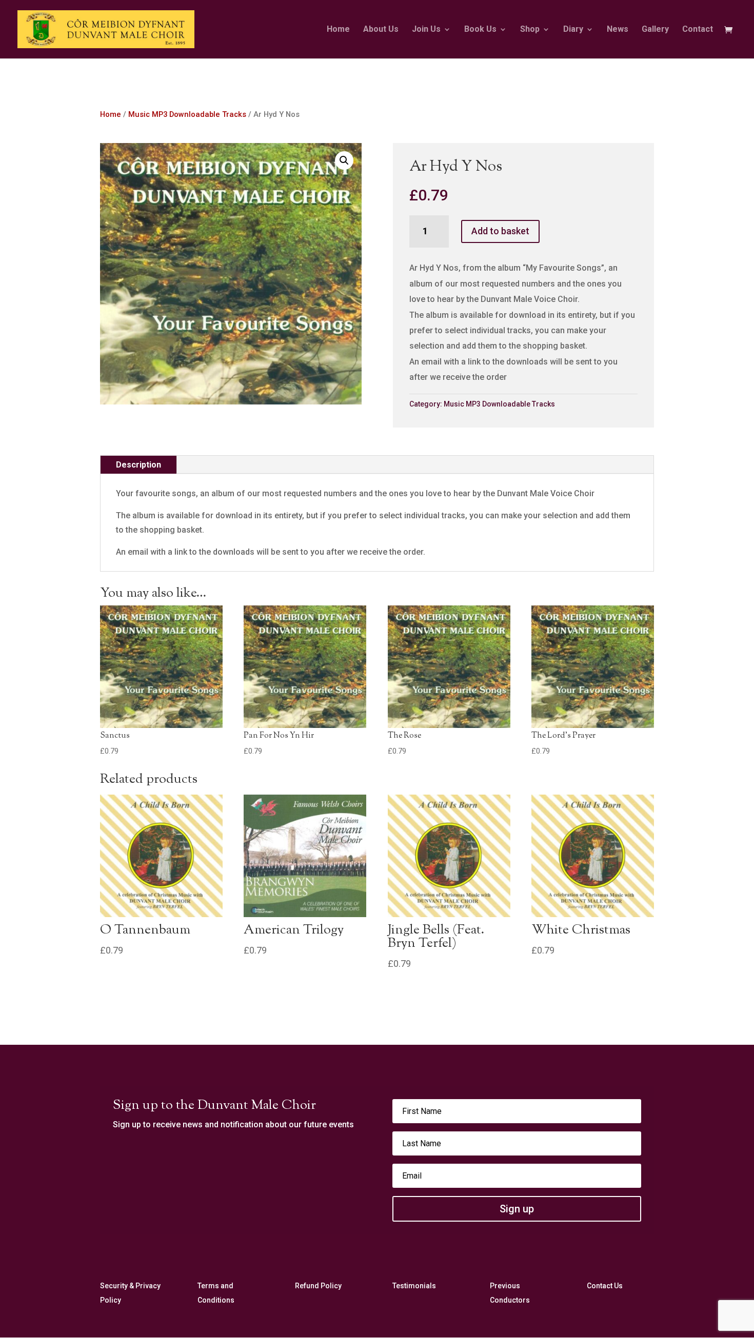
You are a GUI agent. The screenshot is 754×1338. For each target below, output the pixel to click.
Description (138, 465)
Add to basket (500, 231)
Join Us (426, 30)
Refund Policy (318, 1286)
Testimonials (414, 1286)
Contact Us (605, 1286)
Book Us (480, 30)
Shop (530, 30)
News (617, 30)
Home (338, 30)
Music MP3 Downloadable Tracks (187, 114)
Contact (697, 30)
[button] (344, 160)
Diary (573, 30)
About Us (381, 30)
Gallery (655, 30)
